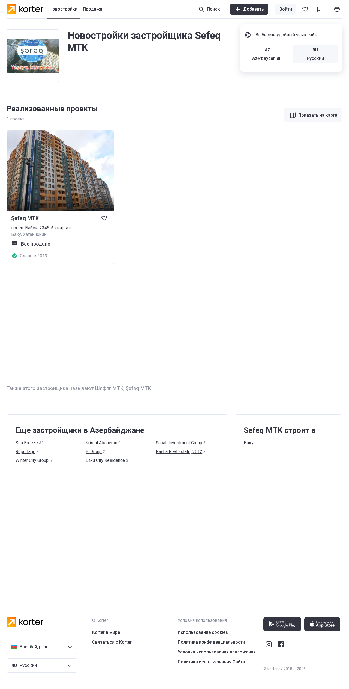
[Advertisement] (170, 324)
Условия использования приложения (217, 652)
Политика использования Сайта (211, 661)
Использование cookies (203, 632)
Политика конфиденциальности (211, 642)
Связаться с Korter (112, 642)
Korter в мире (106, 632)
